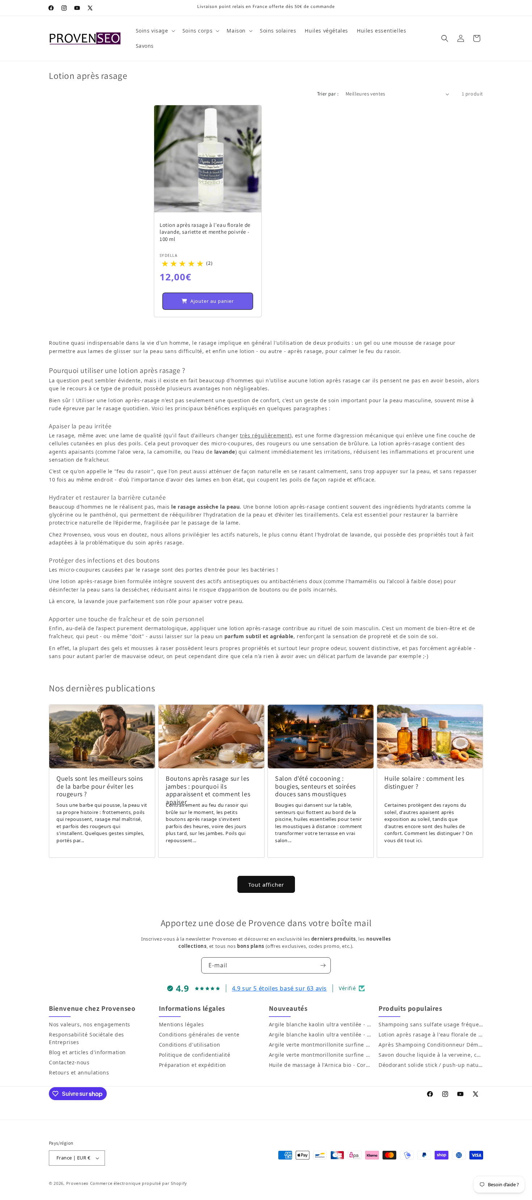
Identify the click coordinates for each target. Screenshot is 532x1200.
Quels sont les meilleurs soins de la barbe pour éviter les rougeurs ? (99, 786)
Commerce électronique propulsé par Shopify (138, 1183)
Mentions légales (181, 1024)
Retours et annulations (79, 1072)
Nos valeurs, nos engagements (89, 1024)
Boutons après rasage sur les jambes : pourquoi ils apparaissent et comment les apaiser (208, 790)
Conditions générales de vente (199, 1034)
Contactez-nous (69, 1062)
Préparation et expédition (192, 1064)
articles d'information (97, 1052)
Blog (54, 1052)
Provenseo (77, 1183)
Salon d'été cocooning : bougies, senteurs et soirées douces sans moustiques (315, 786)
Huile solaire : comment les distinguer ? (424, 782)
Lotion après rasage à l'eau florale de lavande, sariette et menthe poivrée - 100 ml (205, 231)
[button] (154, 30)
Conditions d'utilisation (189, 1044)
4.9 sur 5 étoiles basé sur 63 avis (279, 988)
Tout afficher (266, 884)
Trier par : (327, 93)
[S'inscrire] (323, 965)
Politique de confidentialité (195, 1054)
